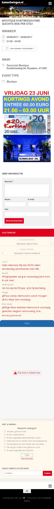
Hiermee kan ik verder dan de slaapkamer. (27, 441)
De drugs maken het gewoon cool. (23, 447)
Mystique (12, 81)
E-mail (31, 199)
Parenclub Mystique (18, 65)
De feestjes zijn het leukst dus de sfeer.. (26, 444)
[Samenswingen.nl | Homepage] (20, 3)
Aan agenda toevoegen (21, 48)
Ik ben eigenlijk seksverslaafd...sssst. (24, 437)
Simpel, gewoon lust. (17, 431)
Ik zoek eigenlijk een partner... (20, 450)
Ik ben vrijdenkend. (15, 434)
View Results (27, 458)
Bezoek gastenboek (11, 315)
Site (6, 209)
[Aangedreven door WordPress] (24, 498)
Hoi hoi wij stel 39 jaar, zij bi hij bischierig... (24, 288)
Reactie (9, 181)
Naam (7, 199)
